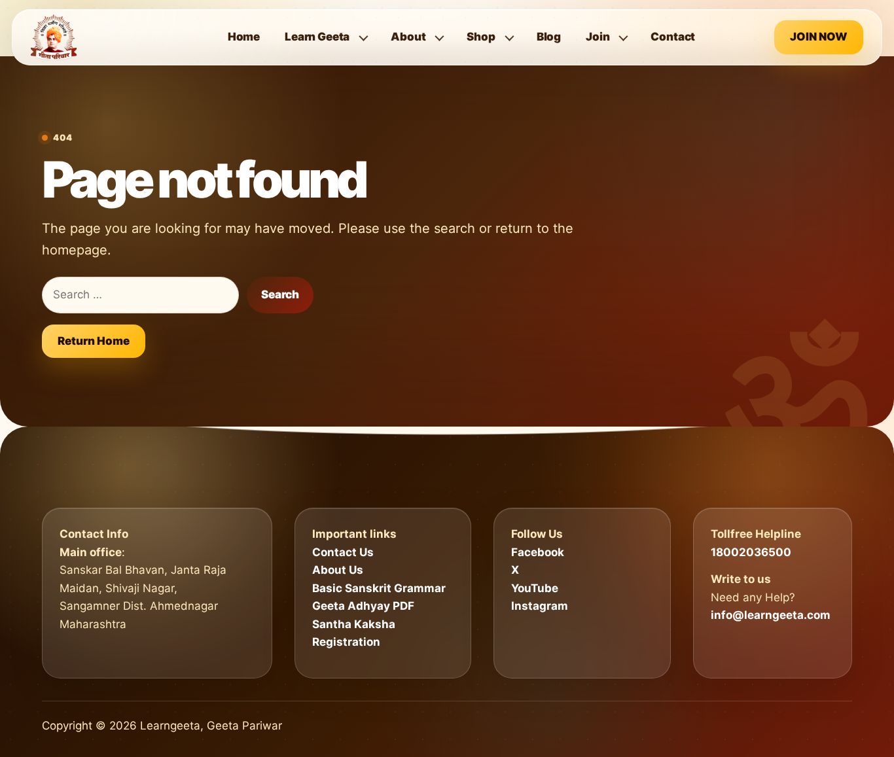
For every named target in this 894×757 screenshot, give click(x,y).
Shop (481, 36)
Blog (549, 36)
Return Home (94, 340)
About (408, 36)
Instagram (539, 605)
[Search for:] (140, 295)
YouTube (534, 588)
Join (597, 36)
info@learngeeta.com (771, 615)
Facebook (537, 552)
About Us (337, 569)
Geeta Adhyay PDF (363, 605)
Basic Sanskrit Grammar (379, 588)
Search (280, 294)
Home (244, 36)
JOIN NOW (819, 36)
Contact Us (343, 552)
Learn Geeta (317, 36)
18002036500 (751, 552)
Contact (673, 36)
